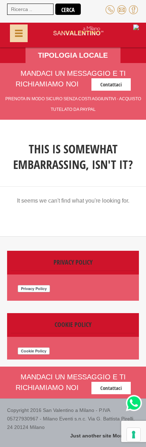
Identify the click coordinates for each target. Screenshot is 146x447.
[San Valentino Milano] (71, 34)
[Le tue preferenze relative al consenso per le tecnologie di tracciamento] (133, 434)
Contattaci (111, 84)
